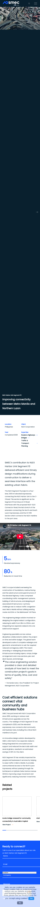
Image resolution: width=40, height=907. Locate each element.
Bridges (24, 438)
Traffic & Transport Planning (25, 443)
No (20, 903)
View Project (6, 825)
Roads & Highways (28, 435)
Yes (31, 898)
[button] (4, 806)
